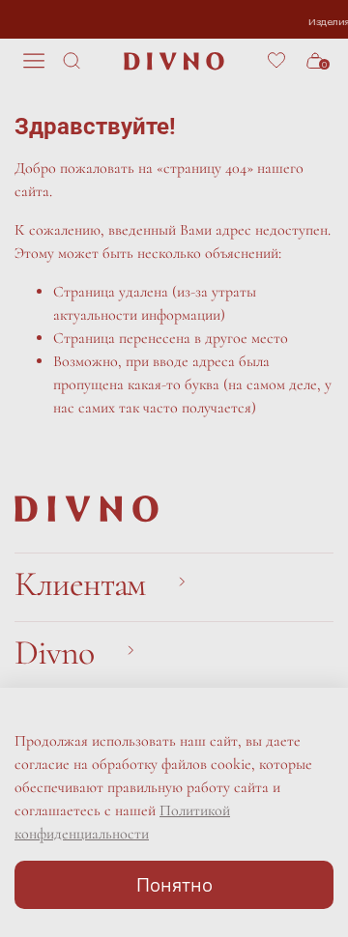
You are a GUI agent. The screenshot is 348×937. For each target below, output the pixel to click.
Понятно (174, 884)
